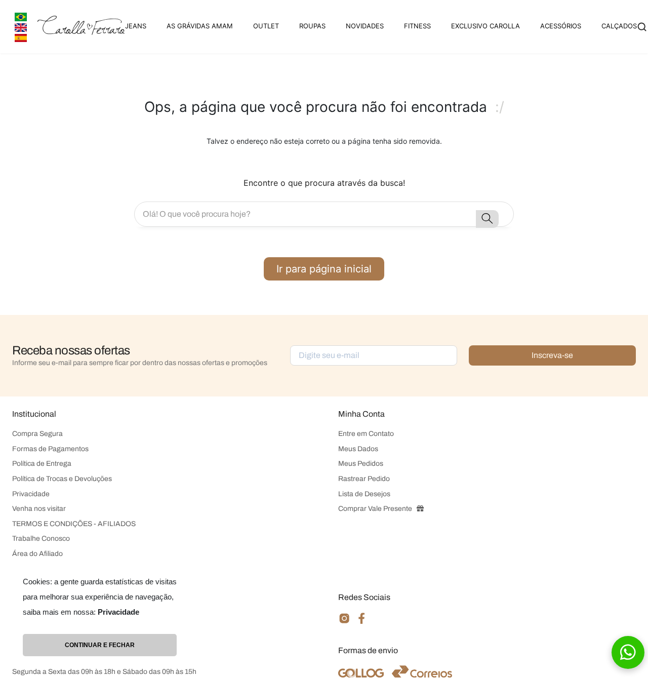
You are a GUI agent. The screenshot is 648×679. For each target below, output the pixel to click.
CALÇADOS (619, 26)
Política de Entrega (41, 463)
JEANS (135, 26)
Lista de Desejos (364, 494)
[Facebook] (362, 622)
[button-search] (487, 219)
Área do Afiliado (37, 553)
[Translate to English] (21, 26)
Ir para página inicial (324, 269)
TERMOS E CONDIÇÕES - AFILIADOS (74, 524)
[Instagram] (344, 622)
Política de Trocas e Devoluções (62, 479)
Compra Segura (37, 433)
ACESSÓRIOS (560, 26)
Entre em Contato (366, 433)
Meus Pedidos (360, 463)
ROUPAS (312, 26)
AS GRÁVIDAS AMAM (200, 26)
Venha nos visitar (39, 508)
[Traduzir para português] (21, 16)
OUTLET (266, 26)
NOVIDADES (365, 26)
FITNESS (417, 26)
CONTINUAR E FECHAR (100, 645)
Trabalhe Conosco (41, 538)
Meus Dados (358, 449)
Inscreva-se (552, 355)
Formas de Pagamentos (50, 449)
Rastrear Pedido (364, 479)
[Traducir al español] (21, 37)
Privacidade (31, 494)
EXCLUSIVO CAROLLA (485, 26)
